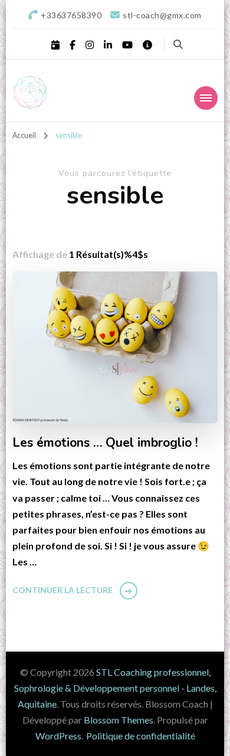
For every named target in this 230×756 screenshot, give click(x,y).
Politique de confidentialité (140, 735)
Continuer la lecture (62, 590)
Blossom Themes (118, 719)
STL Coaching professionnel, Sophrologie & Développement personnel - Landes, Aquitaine (115, 687)
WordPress (58, 735)
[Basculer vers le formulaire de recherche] (178, 44)
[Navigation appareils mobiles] (206, 98)
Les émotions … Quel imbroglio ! (105, 443)
